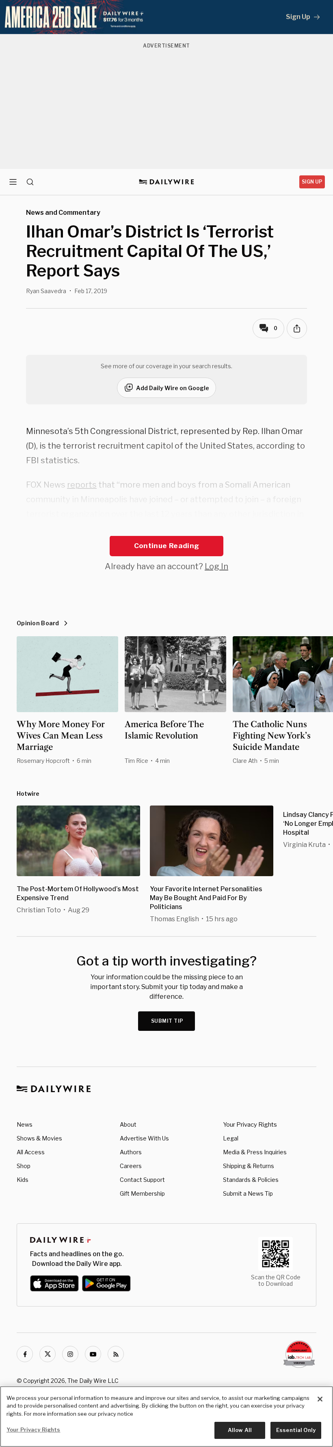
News (24, 1124)
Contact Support (142, 1179)
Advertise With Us (144, 1138)
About (128, 1124)
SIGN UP (312, 182)
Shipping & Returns (248, 1165)
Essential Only (296, 1430)
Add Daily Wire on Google (172, 387)
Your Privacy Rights (250, 1124)
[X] (47, 1354)
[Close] (320, 1399)
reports (82, 485)
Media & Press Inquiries (255, 1152)
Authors (131, 1152)
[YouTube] (93, 1354)
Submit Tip (167, 1021)
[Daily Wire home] (166, 181)
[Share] (297, 328)
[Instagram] (70, 1354)
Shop (23, 1165)
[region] (166, 1416)
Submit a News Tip (248, 1193)
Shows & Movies (39, 1138)
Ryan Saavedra (46, 290)
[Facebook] (25, 1354)
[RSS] (116, 1354)
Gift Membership (142, 1193)
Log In (216, 566)
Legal (230, 1138)
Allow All (240, 1430)
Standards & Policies (251, 1179)
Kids (22, 1179)
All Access (31, 1152)
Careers (131, 1165)
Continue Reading (166, 546)
